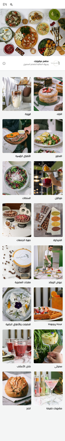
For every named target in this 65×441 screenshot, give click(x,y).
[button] (32, 63)
